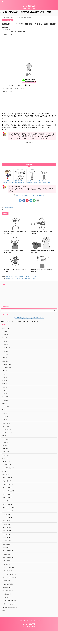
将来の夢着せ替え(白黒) (8, 207)
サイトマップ (29, 620)
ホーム (17, 620)
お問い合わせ (22, 620)
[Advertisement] (29, 45)
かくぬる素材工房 (29, 6)
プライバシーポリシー (38, 620)
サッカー (5, 209)
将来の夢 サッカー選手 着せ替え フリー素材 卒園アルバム (21, 276)
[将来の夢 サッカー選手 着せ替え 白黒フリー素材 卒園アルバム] (30, 200)
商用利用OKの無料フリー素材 (29, 626)
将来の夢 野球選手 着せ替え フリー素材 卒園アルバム (20, 278)
